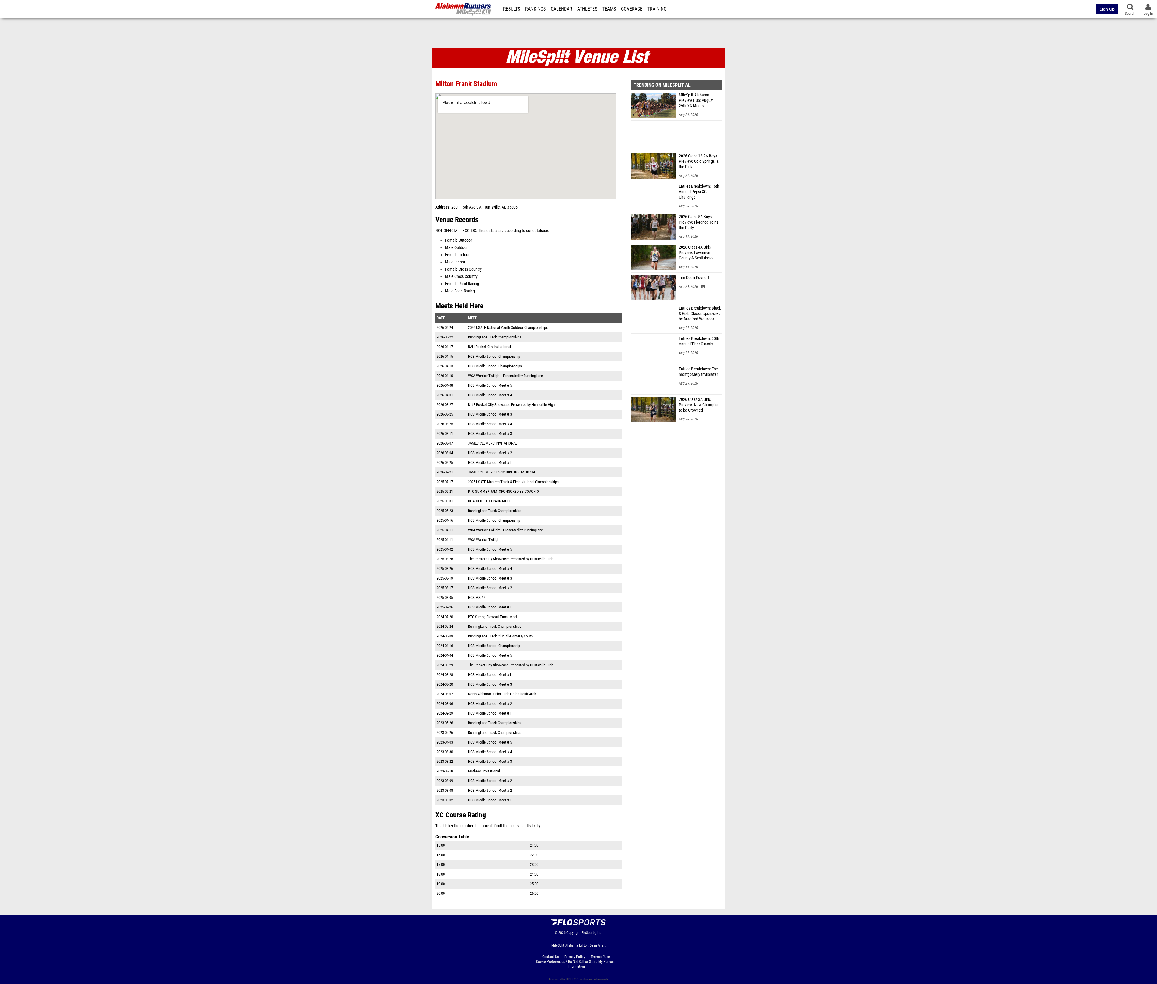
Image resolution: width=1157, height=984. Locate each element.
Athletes (587, 9)
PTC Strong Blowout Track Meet (492, 617)
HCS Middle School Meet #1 (489, 462)
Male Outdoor (456, 247)
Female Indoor (457, 254)
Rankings (535, 9)
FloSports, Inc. (592, 933)
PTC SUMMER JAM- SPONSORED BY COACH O (503, 491)
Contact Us (550, 957)
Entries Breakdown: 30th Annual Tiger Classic (699, 341)
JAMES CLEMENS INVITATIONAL (492, 443)
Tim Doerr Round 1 (694, 277)
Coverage (631, 9)
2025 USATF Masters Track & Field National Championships (513, 481)
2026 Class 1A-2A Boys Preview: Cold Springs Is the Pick (699, 161)
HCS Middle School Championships (495, 366)
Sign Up (1107, 9)
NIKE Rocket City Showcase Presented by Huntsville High (511, 404)
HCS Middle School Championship (494, 356)
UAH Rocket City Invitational (489, 346)
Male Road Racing (460, 291)
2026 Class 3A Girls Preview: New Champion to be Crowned (699, 405)
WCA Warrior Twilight (484, 539)
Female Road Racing (462, 283)
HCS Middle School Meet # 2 (490, 453)
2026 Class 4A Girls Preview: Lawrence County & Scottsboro (696, 253)
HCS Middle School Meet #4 (489, 674)
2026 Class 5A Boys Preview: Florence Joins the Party (698, 222)
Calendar (561, 9)
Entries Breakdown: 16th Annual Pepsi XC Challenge (699, 192)
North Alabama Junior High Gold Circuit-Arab (502, 694)
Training (656, 9)
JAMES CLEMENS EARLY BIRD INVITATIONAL (502, 472)
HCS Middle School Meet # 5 (490, 385)
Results (511, 9)
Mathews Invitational (484, 771)
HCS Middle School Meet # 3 (490, 414)
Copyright (573, 933)
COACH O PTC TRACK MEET (489, 501)
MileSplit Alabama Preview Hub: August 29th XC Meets (696, 100)
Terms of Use (600, 957)
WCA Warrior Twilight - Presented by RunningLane (505, 375)
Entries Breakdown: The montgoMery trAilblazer (698, 371)
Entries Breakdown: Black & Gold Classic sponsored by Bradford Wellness (700, 314)
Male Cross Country (461, 276)
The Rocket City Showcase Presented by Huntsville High (510, 559)
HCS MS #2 (476, 597)
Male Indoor (455, 262)
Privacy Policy (574, 957)
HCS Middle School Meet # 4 (490, 395)
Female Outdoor (458, 240)
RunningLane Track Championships (494, 337)
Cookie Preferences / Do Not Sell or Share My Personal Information (576, 964)
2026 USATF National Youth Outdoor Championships (508, 327)
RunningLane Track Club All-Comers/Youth (500, 636)
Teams (609, 9)
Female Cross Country (463, 269)
